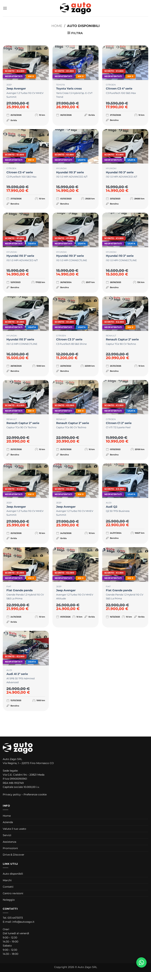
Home (56, 26)
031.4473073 (15, 917)
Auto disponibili (13, 873)
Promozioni (10, 848)
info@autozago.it (23, 921)
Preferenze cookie (35, 794)
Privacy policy (12, 794)
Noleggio (9, 899)
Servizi (7, 835)
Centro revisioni (13, 893)
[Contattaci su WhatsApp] (141, 962)
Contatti (8, 886)
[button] (5, 8)
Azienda (8, 822)
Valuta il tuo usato (14, 828)
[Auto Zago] (75, 8)
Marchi (7, 880)
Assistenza (9, 841)
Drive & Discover (13, 854)
